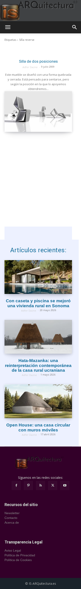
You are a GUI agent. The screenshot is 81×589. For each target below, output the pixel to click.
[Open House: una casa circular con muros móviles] (38, 401)
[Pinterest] (28, 485)
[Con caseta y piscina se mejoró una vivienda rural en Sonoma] (38, 277)
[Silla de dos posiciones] (38, 111)
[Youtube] (64, 485)
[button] (7, 27)
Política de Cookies (18, 560)
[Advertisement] (40, 186)
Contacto (10, 518)
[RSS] (40, 485)
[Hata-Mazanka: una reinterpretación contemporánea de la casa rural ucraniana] (38, 337)
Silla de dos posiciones (38, 61)
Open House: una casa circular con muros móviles (38, 427)
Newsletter (12, 513)
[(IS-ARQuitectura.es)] (40, 10)
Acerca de (11, 522)
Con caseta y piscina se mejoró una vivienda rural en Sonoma (38, 303)
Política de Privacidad (19, 555)
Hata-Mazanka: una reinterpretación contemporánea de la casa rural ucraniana (38, 365)
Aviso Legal (12, 550)
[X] (52, 485)
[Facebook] (16, 485)
